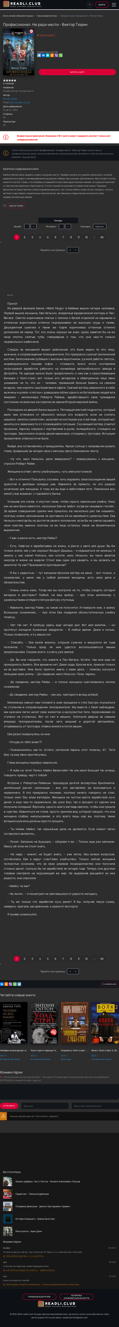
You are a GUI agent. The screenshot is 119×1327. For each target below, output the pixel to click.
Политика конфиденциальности (76, 1296)
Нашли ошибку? (47, 35)
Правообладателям (39, 1296)
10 (86, 237)
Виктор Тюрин (10, 98)
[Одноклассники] (52, 55)
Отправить (9, 1105)
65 (102, 237)
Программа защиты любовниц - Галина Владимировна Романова (42, 1284)
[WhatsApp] (61, 55)
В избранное (111, 984)
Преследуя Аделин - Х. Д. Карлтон (25, 1256)
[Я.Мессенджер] (48, 55)
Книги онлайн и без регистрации (18, 15)
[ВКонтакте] (43, 55)
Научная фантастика (47, 15)
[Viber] (56, 55)
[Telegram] (39, 55)
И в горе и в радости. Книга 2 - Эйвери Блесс (30, 1270)
